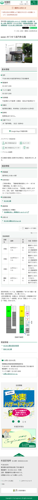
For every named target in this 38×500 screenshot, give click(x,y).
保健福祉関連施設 (28, 23)
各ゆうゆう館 (7, 349)
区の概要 (29, 21)
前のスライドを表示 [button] (13, 421)
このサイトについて (26, 481)
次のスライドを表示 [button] (19, 421)
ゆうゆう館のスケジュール (12, 221)
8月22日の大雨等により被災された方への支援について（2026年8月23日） (19, 13)
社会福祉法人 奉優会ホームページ (15, 212)
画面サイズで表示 (30, 228)
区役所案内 (22, 490)
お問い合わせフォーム (10, 374)
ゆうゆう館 (7, 201)
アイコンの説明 (7, 152)
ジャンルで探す (17, 23)
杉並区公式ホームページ (13, 21)
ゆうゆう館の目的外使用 (11, 345)
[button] (21, 3)
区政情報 (23, 21)
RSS (3, 484)
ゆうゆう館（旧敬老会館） (15, 25)
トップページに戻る (7, 481)
